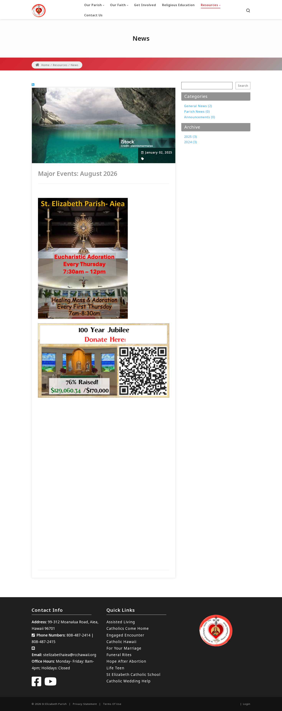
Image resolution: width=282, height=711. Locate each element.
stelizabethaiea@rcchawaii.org (69, 654)
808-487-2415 (43, 641)
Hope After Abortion (126, 661)
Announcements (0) (199, 117)
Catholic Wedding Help (128, 681)
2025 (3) (190, 137)
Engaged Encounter (125, 635)
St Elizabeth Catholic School (133, 674)
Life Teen (115, 668)
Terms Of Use (112, 704)
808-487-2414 (78, 635)
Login (246, 704)
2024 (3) (190, 142)
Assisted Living (120, 621)
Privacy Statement (85, 704)
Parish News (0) (197, 111)
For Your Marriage (123, 648)
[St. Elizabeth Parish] (39, 10)
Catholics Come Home (127, 628)
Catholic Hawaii (121, 641)
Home (45, 65)
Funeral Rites (119, 654)
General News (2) (198, 106)
